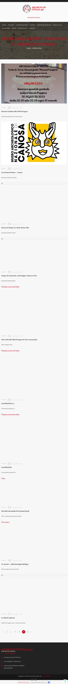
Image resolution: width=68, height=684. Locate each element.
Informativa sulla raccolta (23, 682)
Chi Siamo (11, 25)
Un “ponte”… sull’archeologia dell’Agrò (15, 564)
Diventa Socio (22, 28)
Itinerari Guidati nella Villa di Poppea (14, 111)
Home (4, 25)
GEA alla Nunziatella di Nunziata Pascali (15, 511)
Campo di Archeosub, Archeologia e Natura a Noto (19, 276)
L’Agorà (32, 25)
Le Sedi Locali (57, 25)
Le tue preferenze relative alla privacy (38, 682)
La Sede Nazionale (22, 25)
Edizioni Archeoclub (44, 25)
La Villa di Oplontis (8, 618)
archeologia (37, 48)
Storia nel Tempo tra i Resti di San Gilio (15, 228)
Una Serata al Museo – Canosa (11, 172)
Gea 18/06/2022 (6, 467)
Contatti (32, 28)
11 (27, 632)
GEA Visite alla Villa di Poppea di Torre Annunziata (19, 340)
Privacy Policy (46, 676)
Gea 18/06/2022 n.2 (7, 403)
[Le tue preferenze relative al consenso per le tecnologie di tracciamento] (65, 681)
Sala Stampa (6, 28)
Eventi (14, 28)
